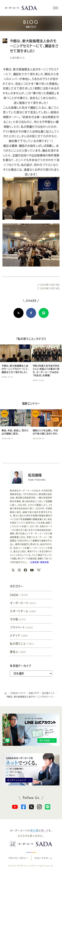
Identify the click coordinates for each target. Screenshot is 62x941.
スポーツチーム (23, 611)
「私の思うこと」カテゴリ (31, 338)
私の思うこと (18, 58)
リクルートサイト (41, 858)
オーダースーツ (23, 603)
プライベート (21, 627)
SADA (19, 595)
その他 (18, 619)
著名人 (18, 651)
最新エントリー (31, 403)
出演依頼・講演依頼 (39, 562)
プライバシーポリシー (18, 858)
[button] (55, 8)
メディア (19, 635)
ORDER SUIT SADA (26, 865)
